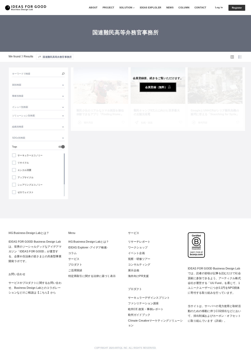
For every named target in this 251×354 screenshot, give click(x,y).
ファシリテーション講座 (143, 303)
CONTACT (200, 7)
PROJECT (108, 7)
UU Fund (216, 283)
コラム (72, 253)
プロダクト (75, 264)
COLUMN (183, 7)
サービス (73, 258)
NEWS (169, 7)
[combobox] (38, 85)
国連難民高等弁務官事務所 (57, 57)
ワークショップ (138, 247)
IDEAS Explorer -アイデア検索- (88, 247)
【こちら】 (43, 292)
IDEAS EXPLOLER (150, 7)
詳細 (218, 320)
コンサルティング (139, 264)
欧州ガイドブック (139, 314)
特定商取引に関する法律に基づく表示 (92, 276)
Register (237, 7)
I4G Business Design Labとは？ (88, 241)
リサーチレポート (139, 241)
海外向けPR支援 (138, 276)
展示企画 (133, 270)
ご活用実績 (75, 270)
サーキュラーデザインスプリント (149, 297)
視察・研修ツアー (139, 258)
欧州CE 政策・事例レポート (145, 309)
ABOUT (93, 7)
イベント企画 (136, 253)
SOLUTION (125, 7)
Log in (219, 7)
